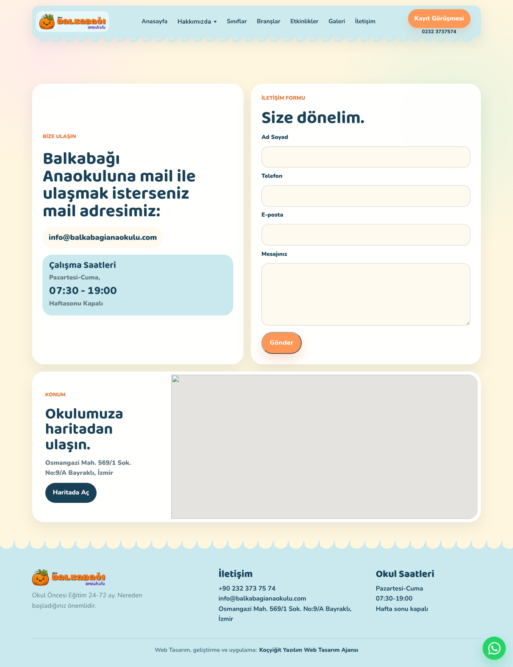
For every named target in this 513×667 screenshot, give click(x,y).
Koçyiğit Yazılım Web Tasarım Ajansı (308, 650)
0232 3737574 (439, 32)
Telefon (271, 176)
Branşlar (269, 22)
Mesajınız (274, 254)
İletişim (365, 22)
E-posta (272, 215)
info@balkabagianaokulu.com (103, 237)
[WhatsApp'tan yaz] (494, 648)
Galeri (337, 22)
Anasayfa (154, 22)
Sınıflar (237, 22)
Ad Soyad (274, 137)
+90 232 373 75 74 (246, 588)
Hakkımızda (194, 22)
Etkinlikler (304, 22)
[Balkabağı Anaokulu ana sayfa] (72, 21)
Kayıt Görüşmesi (439, 18)
